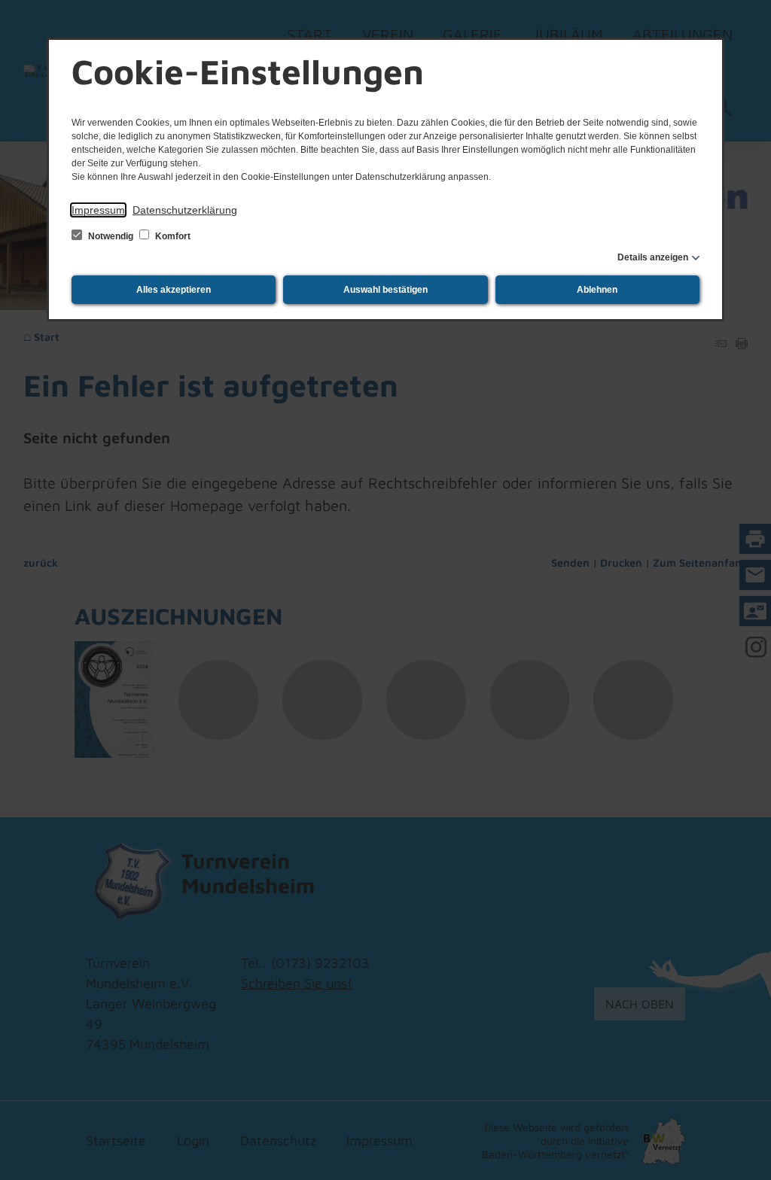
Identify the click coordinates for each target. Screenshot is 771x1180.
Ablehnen (597, 289)
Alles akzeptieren (173, 289)
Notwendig (111, 236)
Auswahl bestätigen (385, 289)
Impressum (98, 210)
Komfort (171, 236)
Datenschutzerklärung (185, 210)
